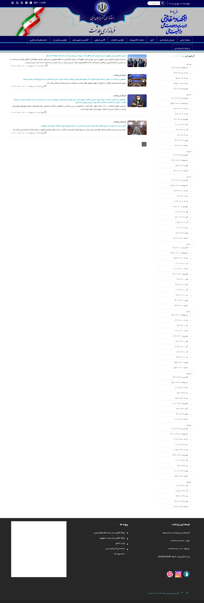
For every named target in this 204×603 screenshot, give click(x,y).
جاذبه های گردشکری (38, 40)
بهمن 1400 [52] (181, 362)
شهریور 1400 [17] (180, 336)
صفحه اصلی (185, 40)
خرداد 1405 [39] (181, 72)
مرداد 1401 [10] (181, 268)
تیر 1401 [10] (182, 263)
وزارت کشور (120, 543)
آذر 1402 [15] (182, 222)
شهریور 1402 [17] (180, 206)
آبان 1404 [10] (181, 124)
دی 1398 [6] (182, 465)
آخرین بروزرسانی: (163, 593)
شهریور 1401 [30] (180, 273)
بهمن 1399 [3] (182, 414)
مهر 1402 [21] (182, 211)
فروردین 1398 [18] (180, 428)
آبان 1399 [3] (182, 408)
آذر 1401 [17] (182, 289)
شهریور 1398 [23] (180, 455)
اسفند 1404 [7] (181, 145)
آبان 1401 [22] (181, 284)
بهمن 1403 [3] (182, 165)
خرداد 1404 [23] (181, 108)
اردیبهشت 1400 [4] (180, 315)
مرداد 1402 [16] (181, 201)
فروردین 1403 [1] (180, 154)
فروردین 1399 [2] (180, 377)
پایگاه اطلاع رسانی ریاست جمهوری (112, 538)
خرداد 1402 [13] (181, 190)
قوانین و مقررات (60, 40)
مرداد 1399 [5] (181, 398)
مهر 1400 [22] (182, 341)
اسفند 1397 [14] (181, 506)
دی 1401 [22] (182, 295)
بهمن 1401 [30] (181, 300)
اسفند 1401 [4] (181, 305)
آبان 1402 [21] (181, 217)
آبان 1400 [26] (181, 346)
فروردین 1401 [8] (180, 247)
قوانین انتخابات (117, 40)
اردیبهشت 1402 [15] (179, 185)
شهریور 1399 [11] (180, 403)
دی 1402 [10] (182, 227)
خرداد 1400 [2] (181, 320)
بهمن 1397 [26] (181, 501)
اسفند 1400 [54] (181, 367)
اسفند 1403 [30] (181, 170)
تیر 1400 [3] (182, 325)
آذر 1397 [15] (182, 490)
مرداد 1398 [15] (181, 449)
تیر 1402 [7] (182, 196)
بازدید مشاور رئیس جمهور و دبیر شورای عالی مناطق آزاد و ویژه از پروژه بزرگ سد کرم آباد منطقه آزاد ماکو (86, 55)
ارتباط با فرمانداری (182, 48)
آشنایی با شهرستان (80, 40)
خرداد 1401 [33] (181, 258)
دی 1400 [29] (182, 357)
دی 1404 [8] (182, 135)
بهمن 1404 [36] (181, 140)
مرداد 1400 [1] (181, 330)
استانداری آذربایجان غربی (115, 548)
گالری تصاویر (99, 40)
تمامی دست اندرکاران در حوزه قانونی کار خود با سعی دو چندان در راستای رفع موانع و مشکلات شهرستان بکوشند (83, 126)
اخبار (152, 40)
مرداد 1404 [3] (181, 113)
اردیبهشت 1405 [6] (180, 67)
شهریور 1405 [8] (181, 88)
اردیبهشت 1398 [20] (179, 433)
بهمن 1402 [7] (182, 232)
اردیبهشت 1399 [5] (180, 382)
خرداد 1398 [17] (181, 439)
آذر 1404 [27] (182, 129)
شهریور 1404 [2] (181, 119)
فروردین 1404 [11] (180, 98)
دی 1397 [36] (182, 496)
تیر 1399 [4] (182, 392)
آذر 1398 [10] (182, 460)
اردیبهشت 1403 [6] (180, 160)
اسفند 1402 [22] (181, 238)
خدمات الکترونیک (136, 40)
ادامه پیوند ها (119, 553)
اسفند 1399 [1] (181, 419)
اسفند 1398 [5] (181, 476)
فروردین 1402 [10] (180, 180)
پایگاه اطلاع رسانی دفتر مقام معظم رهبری (109, 532)
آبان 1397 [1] (182, 485)
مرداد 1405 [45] (181, 83)
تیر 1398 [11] (182, 444)
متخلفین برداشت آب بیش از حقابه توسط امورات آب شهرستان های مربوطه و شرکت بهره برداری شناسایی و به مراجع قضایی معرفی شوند (74, 79)
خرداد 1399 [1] (181, 387)
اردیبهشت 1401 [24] (179, 252)
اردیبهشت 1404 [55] (179, 103)
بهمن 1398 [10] (181, 470)
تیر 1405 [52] (182, 78)
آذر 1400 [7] (182, 351)
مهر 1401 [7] (182, 279)
